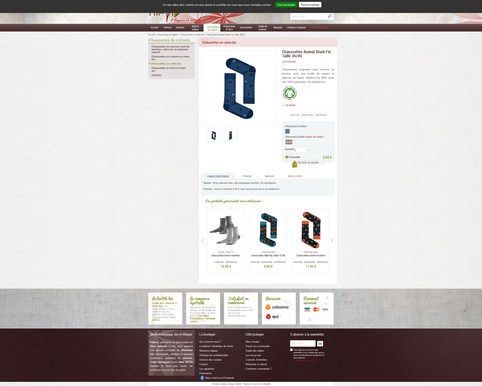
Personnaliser (310, 4)
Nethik (238, 384)
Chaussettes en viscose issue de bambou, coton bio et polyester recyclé (170, 49)
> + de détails (289, 105)
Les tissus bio (253, 355)
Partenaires (205, 373)
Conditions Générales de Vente (216, 346)
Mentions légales (208, 350)
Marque (270, 176)
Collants (156, 75)
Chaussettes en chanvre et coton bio (170, 58)
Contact (203, 364)
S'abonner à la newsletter (307, 334)
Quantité (289, 149)
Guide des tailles (255, 350)
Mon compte (252, 341)
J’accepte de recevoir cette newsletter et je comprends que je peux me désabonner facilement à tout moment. (308, 355)
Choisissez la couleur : (296, 126)
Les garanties (206, 368)
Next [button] (331, 240)
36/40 (289, 142)
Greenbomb (289, 61)
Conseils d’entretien (256, 359)
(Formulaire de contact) (304, 360)
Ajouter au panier (308, 162)
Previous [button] (203, 240)
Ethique (247, 176)
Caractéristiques (218, 176)
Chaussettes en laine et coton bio (169, 69)
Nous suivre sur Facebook (219, 377)
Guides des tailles (314, 136)
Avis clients (295, 176)
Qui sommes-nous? (210, 341)
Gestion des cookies (210, 359)
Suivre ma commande (258, 346)
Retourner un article (256, 364)
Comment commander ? (259, 368)
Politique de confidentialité (213, 355)
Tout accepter (286, 4)
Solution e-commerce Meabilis (257, 384)
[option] (213, 134)
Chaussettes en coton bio (166, 63)
